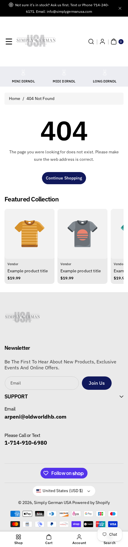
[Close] (120, 8)
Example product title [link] (27, 271)
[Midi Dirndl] (64, 72)
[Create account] (102, 41)
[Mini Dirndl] (23, 72)
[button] (8, 41)
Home (14, 98)
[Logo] (22, 319)
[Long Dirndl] (105, 72)
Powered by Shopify (91, 502)
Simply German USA (52, 502)
